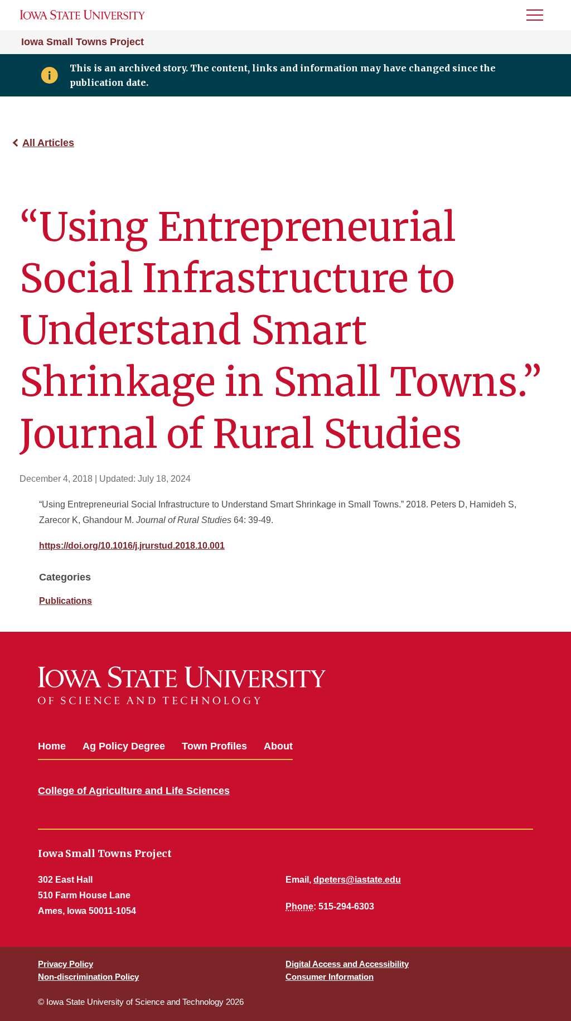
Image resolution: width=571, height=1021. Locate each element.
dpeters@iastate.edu (357, 879)
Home (52, 746)
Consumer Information (330, 976)
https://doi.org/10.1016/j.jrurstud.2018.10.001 (132, 545)
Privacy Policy (65, 964)
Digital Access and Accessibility (347, 964)
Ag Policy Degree (124, 746)
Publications (65, 601)
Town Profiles (214, 746)
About (278, 746)
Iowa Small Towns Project (82, 41)
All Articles (48, 142)
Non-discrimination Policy (88, 976)
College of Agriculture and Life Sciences (134, 790)
